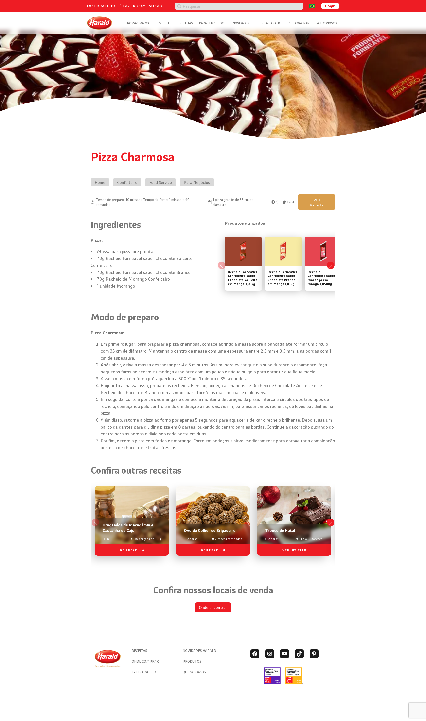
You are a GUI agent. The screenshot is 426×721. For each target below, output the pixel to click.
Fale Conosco (326, 23)
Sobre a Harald (268, 23)
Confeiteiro (127, 182)
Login (330, 5)
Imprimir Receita (316, 202)
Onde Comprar (297, 23)
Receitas (186, 23)
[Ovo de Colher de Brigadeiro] (213, 519)
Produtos (165, 23)
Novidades (241, 23)
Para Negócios (197, 182)
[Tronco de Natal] (294, 519)
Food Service (160, 182)
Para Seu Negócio (213, 23)
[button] (330, 522)
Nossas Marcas (139, 23)
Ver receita (132, 549)
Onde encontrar (213, 607)
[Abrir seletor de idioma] (312, 6)
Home (100, 182)
